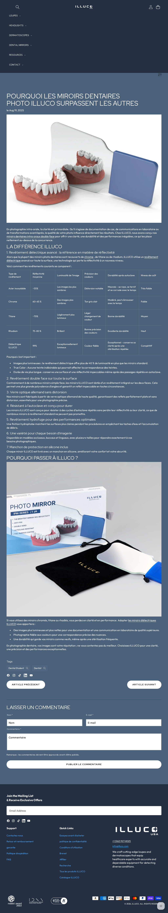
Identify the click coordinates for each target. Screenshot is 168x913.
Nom (10, 714)
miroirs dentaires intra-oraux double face (30, 236)
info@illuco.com (120, 846)
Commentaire (14, 729)
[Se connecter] (150, 7)
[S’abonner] (155, 810)
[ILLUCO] (84, 7)
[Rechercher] (17, 7)
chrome (88, 256)
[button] (158, 7)
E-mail (89, 714)
